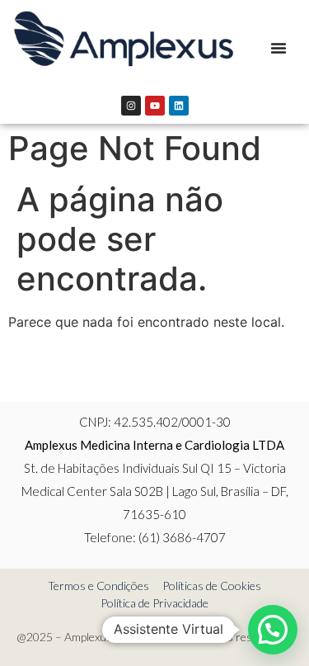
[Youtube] (155, 106)
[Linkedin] (179, 106)
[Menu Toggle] (278, 48)
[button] (272, 629)
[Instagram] (131, 106)
